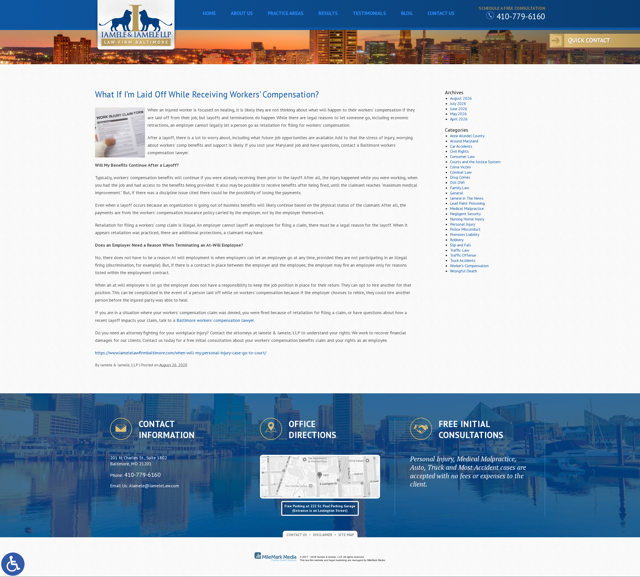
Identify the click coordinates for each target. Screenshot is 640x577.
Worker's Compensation (469, 265)
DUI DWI (457, 182)
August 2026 (461, 98)
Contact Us (441, 13)
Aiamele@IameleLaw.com (154, 486)
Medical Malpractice (467, 208)
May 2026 (458, 113)
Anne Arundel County (467, 135)
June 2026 (458, 108)
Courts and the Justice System (475, 161)
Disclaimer (322, 535)
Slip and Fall (460, 244)
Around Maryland (464, 140)
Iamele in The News (467, 198)
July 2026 (458, 103)
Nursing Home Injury (467, 218)
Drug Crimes (460, 177)
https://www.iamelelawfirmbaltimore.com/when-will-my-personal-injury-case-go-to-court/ (180, 353)
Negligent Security (465, 213)
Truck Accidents (463, 260)
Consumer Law (462, 156)
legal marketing (338, 560)
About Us (242, 13)
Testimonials (369, 13)
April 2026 (459, 118)
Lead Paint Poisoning (467, 203)
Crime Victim (460, 166)
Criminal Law (461, 172)
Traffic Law (459, 250)
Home (209, 13)
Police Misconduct (465, 229)
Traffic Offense (463, 255)
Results (328, 13)
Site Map (346, 535)
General (456, 192)
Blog (406, 13)
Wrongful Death (463, 270)
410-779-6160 (520, 16)
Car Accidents (461, 146)
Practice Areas (286, 13)
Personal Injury (462, 224)
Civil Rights (459, 151)
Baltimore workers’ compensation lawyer (215, 320)
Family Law (459, 187)
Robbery (457, 239)
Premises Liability (464, 234)
